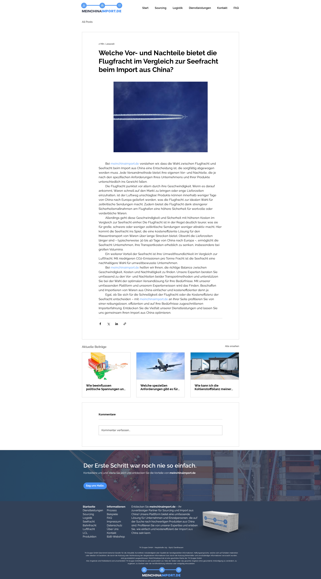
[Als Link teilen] (124, 323)
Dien (85, 510)
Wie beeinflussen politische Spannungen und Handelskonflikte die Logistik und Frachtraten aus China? (106, 387)
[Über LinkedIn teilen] (116, 323)
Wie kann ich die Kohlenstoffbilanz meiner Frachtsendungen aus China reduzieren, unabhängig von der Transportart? (215, 387)
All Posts (87, 21)
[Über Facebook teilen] (100, 323)
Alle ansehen (232, 346)
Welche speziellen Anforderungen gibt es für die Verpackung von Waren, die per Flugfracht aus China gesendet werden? (160, 387)
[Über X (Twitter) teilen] (108, 323)
